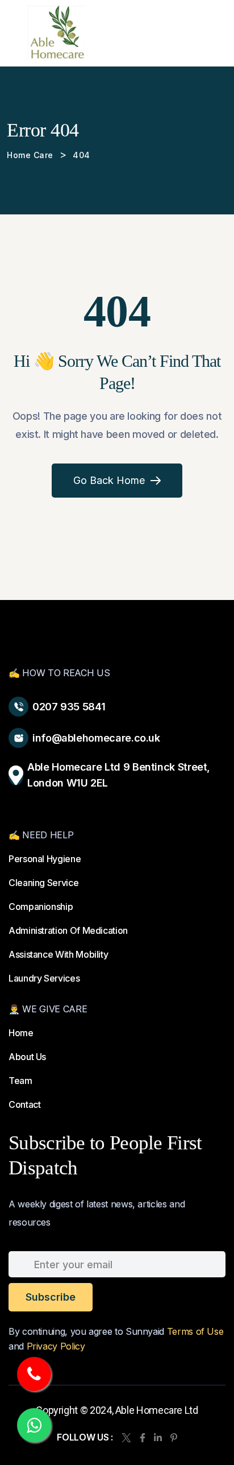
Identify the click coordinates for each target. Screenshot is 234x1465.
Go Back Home (109, 480)
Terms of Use (195, 1331)
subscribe (51, 1297)
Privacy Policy (56, 1346)
